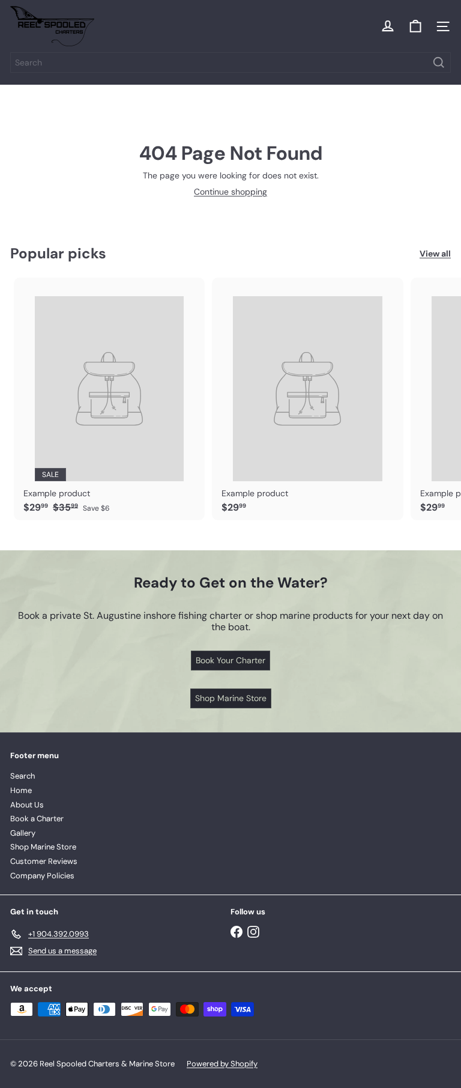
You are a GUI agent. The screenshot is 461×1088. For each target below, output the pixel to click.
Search (22, 776)
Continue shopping (230, 191)
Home (21, 790)
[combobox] (230, 62)
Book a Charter (37, 818)
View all (435, 254)
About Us (27, 805)
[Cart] (415, 26)
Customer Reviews (43, 861)
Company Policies (42, 876)
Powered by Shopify (222, 1064)
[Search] (439, 62)
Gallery (22, 833)
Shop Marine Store (43, 847)
